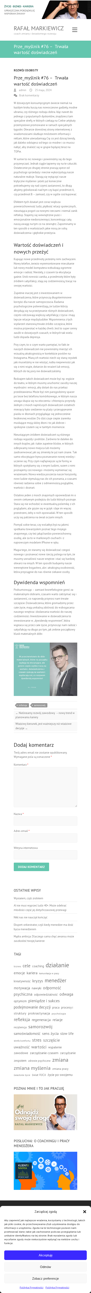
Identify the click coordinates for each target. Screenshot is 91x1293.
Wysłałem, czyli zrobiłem (28, 898)
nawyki (36, 988)
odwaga (66, 994)
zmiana (60, 1059)
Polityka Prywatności (31, 1287)
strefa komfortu (22, 1040)
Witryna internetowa (26, 848)
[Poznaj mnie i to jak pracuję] (45, 1096)
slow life (67, 1033)
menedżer (55, 980)
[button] (85, 1212)
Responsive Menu (74, 30)
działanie (57, 965)
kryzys (37, 980)
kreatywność (22, 981)
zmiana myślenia (32, 1068)
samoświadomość (27, 1033)
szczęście (51, 1040)
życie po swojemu (60, 1075)
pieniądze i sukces (44, 1000)
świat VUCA (39, 1075)
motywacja (22, 988)
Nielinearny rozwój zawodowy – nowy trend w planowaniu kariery (45, 715)
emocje (19, 972)
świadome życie (22, 1075)
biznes (17, 966)
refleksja (23, 705)
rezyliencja (20, 1027)
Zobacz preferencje (45, 1278)
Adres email (22, 831)
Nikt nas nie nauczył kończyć (30, 917)
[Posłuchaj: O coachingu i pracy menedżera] (45, 1154)
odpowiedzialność (46, 994)
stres (36, 1040)
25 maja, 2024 (42, 90)
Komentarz (21, 764)
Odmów (45, 1267)
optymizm (20, 1001)
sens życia (50, 1033)
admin (22, 90)
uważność (22, 1047)
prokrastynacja (39, 1013)
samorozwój (40, 705)
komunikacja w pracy (49, 973)
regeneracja (41, 1019)
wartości (39, 1046)
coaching (38, 966)
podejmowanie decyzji (32, 1007)
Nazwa (19, 814)
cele (26, 966)
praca (55, 1007)
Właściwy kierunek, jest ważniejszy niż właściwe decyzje (43, 726)
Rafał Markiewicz (39, 28)
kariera (32, 972)
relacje (57, 1019)
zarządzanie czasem (44, 1053)
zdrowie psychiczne (39, 1060)
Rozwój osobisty (26, 70)
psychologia (59, 1013)
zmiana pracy (60, 1069)
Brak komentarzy (29, 95)
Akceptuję (45, 1255)
